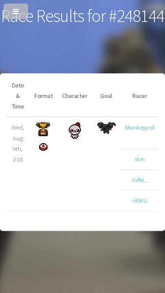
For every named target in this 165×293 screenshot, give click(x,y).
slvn (139, 159)
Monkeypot (139, 127)
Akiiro (139, 200)
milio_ (139, 180)
